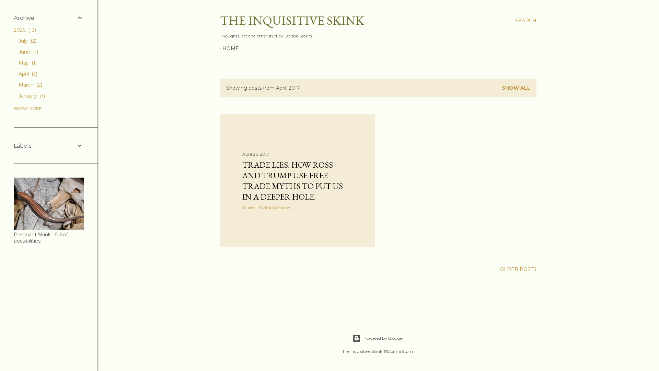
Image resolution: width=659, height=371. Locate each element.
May (27, 63)
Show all (516, 88)
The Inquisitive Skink (292, 20)
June (28, 52)
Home (230, 48)
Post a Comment (276, 207)
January (31, 96)
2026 (24, 30)
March (30, 85)
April (27, 74)
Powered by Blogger (383, 338)
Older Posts (518, 269)
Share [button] (248, 207)
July (27, 41)
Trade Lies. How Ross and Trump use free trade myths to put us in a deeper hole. (292, 180)
